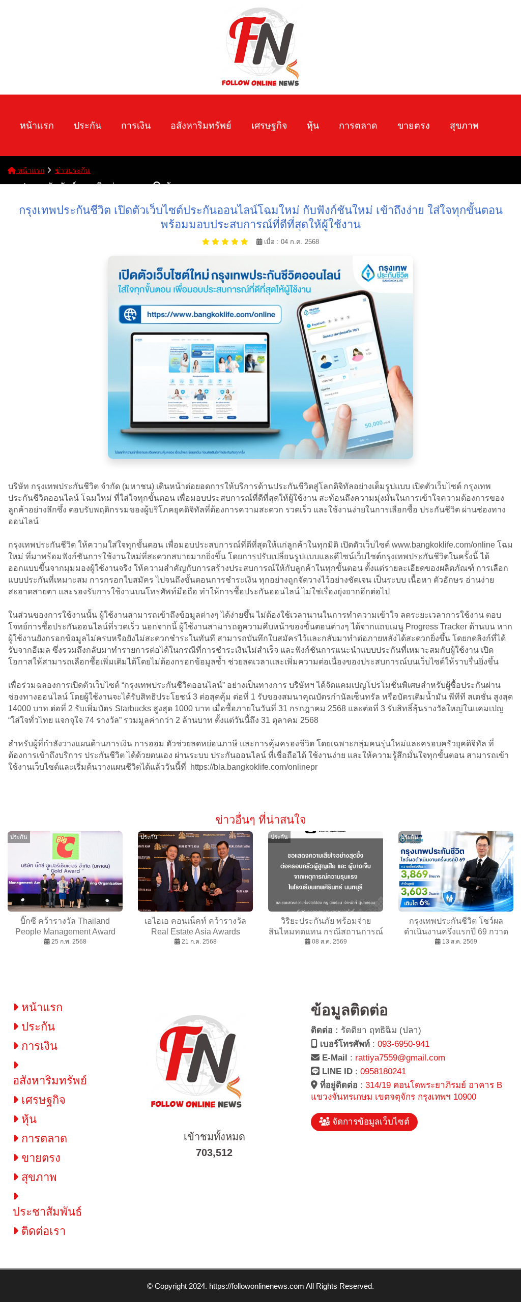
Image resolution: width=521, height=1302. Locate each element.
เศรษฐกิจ (269, 125)
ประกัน (87, 125)
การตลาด (358, 125)
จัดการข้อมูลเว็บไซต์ (370, 1122)
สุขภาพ (464, 125)
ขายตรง (413, 125)
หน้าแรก (37, 125)
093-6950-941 (403, 1044)
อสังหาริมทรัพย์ (200, 125)
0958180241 (383, 1071)
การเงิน (136, 125)
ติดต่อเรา (114, 186)
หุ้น (313, 125)
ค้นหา (175, 186)
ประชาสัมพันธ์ (48, 186)
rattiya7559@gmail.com (400, 1058)
